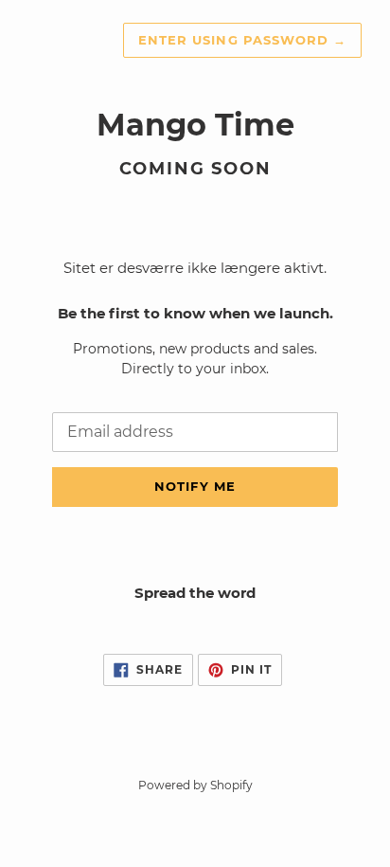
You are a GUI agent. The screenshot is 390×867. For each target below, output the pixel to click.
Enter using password (242, 39)
